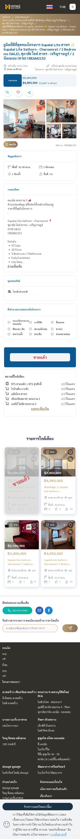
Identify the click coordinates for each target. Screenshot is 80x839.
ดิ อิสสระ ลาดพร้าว (12, 698)
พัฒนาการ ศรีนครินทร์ (51, 766)
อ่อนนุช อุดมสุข (11, 766)
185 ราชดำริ (9, 744)
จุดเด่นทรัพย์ (14, 280)
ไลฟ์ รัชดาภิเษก (46, 730)
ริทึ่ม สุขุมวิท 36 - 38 (48, 754)
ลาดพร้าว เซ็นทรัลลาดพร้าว (19, 692)
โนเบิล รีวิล (44, 749)
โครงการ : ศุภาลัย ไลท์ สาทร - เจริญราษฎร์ (56, 69)
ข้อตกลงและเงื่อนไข (51, 782)
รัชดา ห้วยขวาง (47, 719)
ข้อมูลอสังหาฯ (14, 156)
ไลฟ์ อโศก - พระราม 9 (50, 702)
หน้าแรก (6, 17)
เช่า (4, 658)
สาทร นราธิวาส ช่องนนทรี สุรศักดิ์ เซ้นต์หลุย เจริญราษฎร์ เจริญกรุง (34, 20)
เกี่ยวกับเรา (46, 796)
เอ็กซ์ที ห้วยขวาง (47, 725)
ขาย (4, 654)
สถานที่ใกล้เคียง (14, 376)
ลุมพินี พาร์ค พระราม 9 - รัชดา (54, 707)
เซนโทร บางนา (10, 725)
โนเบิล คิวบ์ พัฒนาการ (50, 772)
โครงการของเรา (11, 682)
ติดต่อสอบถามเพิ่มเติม (15, 602)
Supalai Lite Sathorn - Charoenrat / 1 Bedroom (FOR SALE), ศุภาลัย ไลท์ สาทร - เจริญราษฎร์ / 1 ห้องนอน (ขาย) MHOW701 (21, 562)
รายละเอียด (13, 189)
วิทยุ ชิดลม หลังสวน (14, 738)
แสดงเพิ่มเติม (40, 409)
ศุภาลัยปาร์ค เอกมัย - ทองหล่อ (54, 712)
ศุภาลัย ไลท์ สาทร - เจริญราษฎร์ (17, 23)
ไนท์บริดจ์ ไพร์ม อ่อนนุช (15, 772)
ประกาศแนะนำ (22, 17)
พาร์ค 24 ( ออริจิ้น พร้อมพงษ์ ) (54, 759)
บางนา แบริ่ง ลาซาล (14, 719)
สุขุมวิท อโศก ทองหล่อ (51, 738)
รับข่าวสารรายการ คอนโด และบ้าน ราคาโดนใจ (30, 620)
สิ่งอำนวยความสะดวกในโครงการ (24, 309)
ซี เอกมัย (42, 744)
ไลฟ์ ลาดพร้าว (10, 703)
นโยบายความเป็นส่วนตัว (53, 789)
